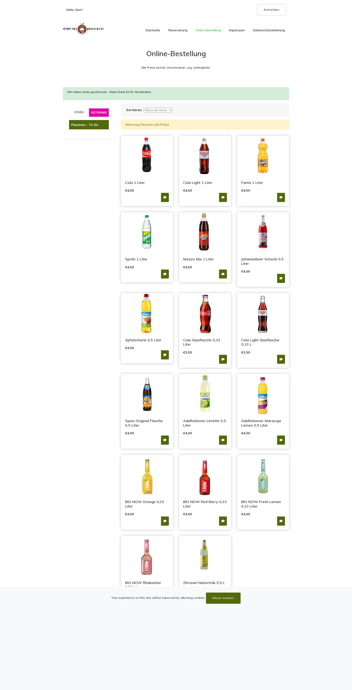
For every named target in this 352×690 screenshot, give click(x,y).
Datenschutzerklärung (269, 30)
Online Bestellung (208, 30)
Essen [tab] (79, 112)
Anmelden (271, 10)
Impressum (237, 30)
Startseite (152, 30)
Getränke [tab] (99, 112)
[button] (165, 197)
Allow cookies (223, 598)
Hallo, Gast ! (74, 10)
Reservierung (177, 30)
